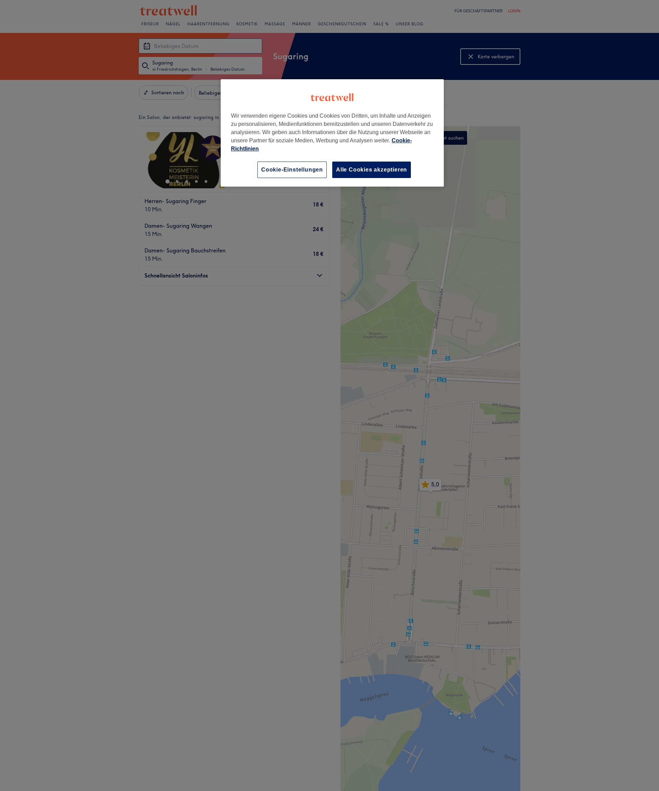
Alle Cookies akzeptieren (371, 170)
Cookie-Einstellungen (292, 170)
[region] (332, 133)
